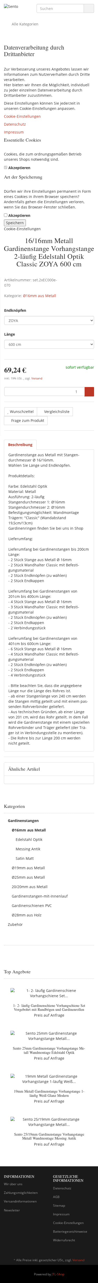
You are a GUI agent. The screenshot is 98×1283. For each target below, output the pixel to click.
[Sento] (16, 7)
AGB (56, 1197)
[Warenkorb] (75, 24)
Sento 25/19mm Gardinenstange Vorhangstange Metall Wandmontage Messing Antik (49, 1136)
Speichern (15, 222)
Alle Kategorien (24, 24)
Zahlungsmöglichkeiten (21, 1192)
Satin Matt (25, 858)
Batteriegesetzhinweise (70, 1231)
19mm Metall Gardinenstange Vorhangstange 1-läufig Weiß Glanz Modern (49, 1093)
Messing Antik (28, 848)
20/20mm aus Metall (30, 886)
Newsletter (12, 1210)
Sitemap (59, 1205)
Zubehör (15, 924)
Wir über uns (13, 1184)
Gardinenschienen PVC (32, 905)
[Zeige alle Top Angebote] (92, 971)
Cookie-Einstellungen (22, 116)
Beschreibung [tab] (20, 444)
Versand (36, 378)
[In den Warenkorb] (89, 391)
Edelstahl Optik (29, 839)
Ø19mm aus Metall (28, 867)
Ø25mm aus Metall (28, 877)
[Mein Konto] (88, 24)
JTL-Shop (58, 1274)
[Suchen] (89, 8)
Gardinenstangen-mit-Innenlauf (40, 896)
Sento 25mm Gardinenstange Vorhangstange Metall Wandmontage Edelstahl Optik (49, 1050)
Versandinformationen (20, 1201)
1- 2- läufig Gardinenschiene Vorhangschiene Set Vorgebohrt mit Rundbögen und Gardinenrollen (49, 1007)
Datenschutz (15, 124)
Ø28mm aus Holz (27, 914)
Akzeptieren (19, 167)
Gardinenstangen (23, 820)
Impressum (14, 132)
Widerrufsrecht (64, 1240)
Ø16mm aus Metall (39, 295)
